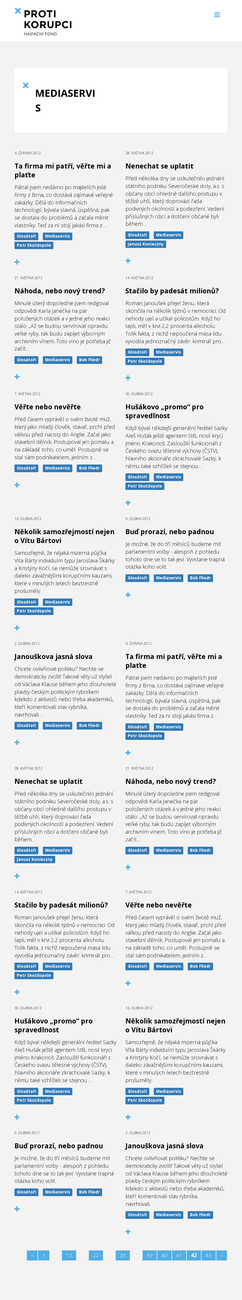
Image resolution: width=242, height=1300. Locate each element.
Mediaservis (57, 236)
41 (179, 1255)
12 (69, 1255)
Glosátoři (26, 236)
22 (96, 1255)
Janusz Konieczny (146, 244)
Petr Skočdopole (34, 245)
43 (209, 1255)
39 (150, 1255)
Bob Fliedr (89, 359)
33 (123, 1255)
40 (164, 1255)
